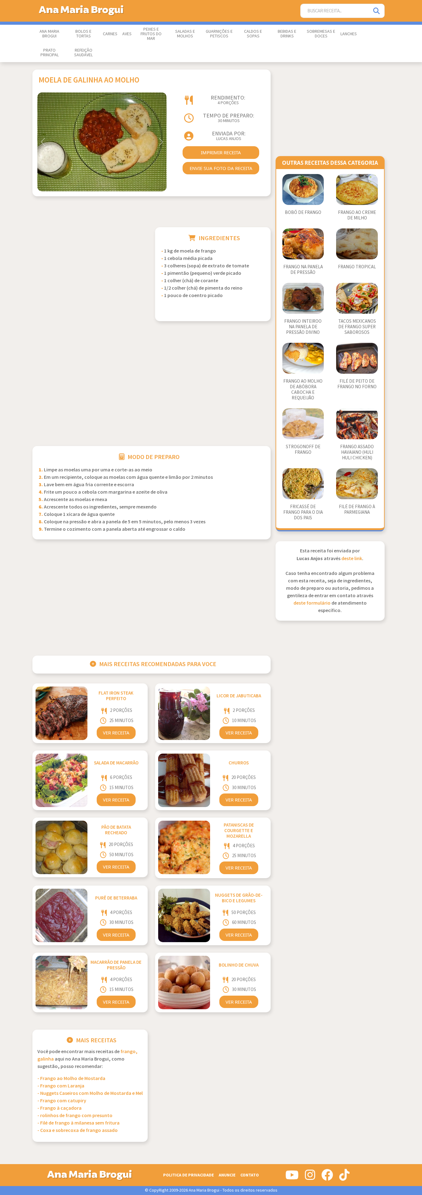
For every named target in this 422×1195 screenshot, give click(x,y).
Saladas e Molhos (185, 34)
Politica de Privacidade (188, 1175)
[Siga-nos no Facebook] (327, 1177)
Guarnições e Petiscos (219, 34)
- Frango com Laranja (60, 1086)
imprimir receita (221, 152)
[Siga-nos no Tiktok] (344, 1177)
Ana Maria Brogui (49, 34)
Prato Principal (49, 53)
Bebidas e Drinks (287, 34)
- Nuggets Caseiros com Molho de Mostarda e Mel (90, 1093)
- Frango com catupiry (61, 1101)
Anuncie (227, 1175)
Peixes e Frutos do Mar (151, 34)
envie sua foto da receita (221, 168)
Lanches (348, 34)
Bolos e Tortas (83, 34)
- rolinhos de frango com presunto (74, 1115)
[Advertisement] (90, 270)
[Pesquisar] (377, 11)
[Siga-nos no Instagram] (310, 1177)
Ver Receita (116, 732)
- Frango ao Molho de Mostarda (71, 1078)
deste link (351, 558)
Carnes (110, 34)
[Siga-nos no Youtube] (292, 1177)
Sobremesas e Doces (321, 34)
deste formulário (312, 603)
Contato (249, 1175)
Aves (127, 34)
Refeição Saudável (83, 53)
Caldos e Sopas (253, 34)
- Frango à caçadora (59, 1108)
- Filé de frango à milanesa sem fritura (78, 1123)
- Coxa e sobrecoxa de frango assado (77, 1130)
